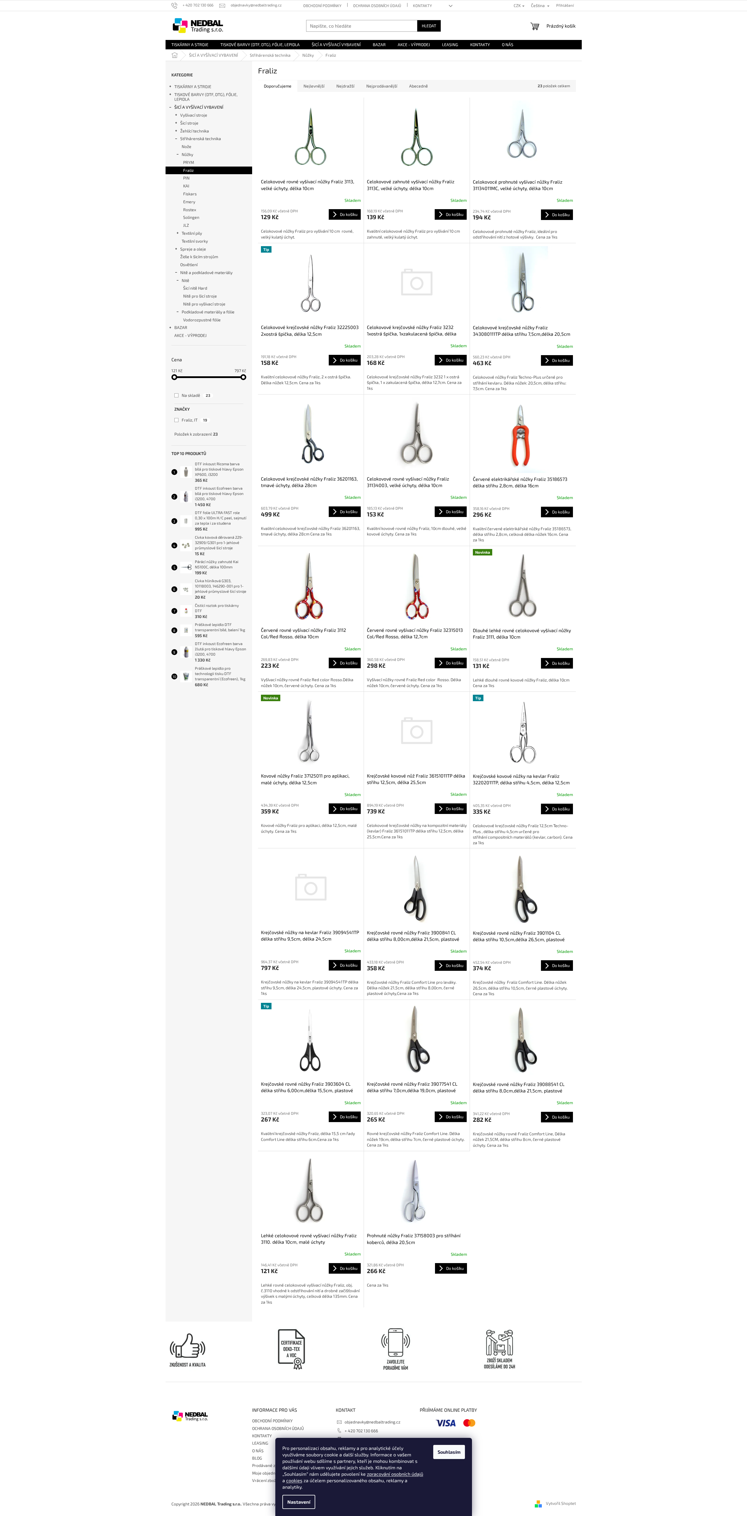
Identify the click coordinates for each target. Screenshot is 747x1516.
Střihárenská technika (200, 138)
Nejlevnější (313, 85)
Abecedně (418, 85)
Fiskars (190, 193)
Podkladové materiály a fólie (208, 311)
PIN (186, 177)
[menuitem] (190, 44)
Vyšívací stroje (193, 115)
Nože (186, 146)
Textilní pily (192, 233)
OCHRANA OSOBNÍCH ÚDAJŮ (377, 5)
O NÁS (258, 1450)
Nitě (185, 280)
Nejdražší (345, 85)
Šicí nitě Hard (195, 288)
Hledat (429, 25)
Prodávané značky (269, 1465)
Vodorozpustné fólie (202, 319)
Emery (189, 201)
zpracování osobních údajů (395, 1474)
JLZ (186, 225)
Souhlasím (449, 1452)
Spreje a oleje (193, 248)
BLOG (257, 1457)
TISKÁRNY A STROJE (192, 86)
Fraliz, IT (194, 419)
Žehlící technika (194, 130)
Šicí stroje (189, 122)
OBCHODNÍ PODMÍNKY (322, 5)
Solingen (191, 217)
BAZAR (180, 327)
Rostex (189, 209)
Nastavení (298, 1502)
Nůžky (187, 154)
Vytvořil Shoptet (561, 1503)
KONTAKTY (422, 5)
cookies (294, 1480)
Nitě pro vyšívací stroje (204, 303)
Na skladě (196, 395)
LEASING (260, 1443)
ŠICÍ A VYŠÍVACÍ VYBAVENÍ (198, 107)
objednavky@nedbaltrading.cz (372, 1421)
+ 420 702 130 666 (361, 1430)
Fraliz (188, 170)
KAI (186, 185)
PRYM (188, 162)
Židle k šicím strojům (199, 256)
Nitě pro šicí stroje (200, 295)
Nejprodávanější (381, 85)
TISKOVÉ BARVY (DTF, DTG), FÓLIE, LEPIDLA (205, 97)
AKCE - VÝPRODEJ (190, 335)
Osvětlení (189, 264)
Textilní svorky (195, 241)
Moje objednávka (268, 1472)
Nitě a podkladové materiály (206, 272)
